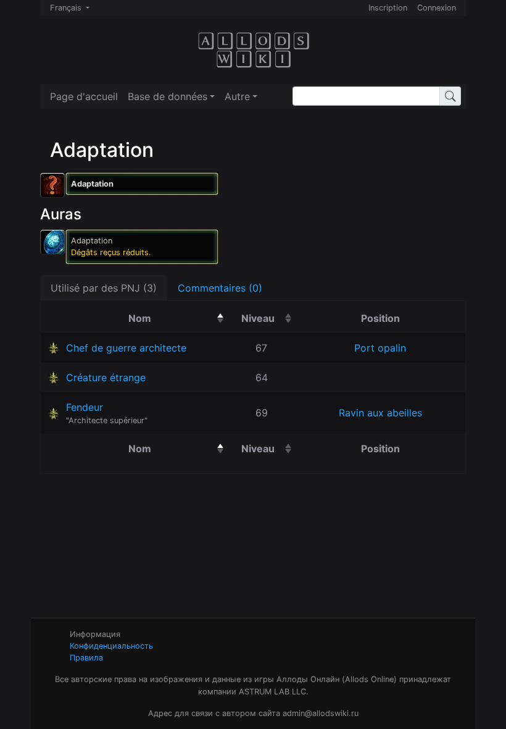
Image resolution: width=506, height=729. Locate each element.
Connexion (436, 7)
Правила (86, 657)
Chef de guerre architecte (126, 348)
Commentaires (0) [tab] (220, 288)
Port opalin (380, 348)
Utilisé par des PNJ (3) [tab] (104, 288)
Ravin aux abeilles (380, 413)
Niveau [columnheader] (268, 317)
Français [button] (67, 7)
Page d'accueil (84, 96)
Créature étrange (106, 377)
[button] (171, 96)
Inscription (387, 7)
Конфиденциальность (111, 646)
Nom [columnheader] (177, 317)
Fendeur (84, 407)
